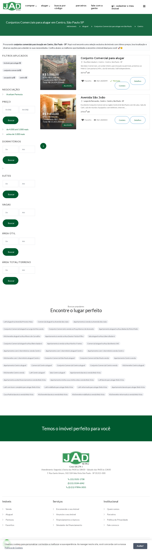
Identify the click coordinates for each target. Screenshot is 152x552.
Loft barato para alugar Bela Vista (111, 380)
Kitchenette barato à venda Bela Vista (53, 394)
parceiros (81, 5)
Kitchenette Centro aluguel (133, 365)
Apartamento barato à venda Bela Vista (85, 373)
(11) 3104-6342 (77, 483)
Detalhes (137, 81)
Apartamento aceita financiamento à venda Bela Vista (25, 380)
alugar (44, 5)
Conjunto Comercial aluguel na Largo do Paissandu (24, 329)
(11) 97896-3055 (78, 487)
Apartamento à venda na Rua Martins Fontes (64, 343)
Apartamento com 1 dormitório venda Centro (106, 351)
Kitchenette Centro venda (14, 373)
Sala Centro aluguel (57, 373)
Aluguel (9, 514)
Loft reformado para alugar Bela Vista (92, 387)
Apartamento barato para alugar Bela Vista (128, 387)
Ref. (102, 81)
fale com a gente (97, 7)
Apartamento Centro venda (125, 358)
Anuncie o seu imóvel (66, 514)
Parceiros (111, 514)
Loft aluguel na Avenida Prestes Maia (18, 322)
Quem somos (113, 509)
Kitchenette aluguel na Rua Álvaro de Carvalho (22, 336)
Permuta (116, 81)
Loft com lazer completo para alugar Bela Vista (22, 387)
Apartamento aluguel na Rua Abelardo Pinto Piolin (118, 329)
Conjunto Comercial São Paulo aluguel (60, 358)
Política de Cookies (14, 548)
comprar (30, 5)
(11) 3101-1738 (77, 479)
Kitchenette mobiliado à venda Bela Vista (88, 394)
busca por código (60, 7)
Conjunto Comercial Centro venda (103, 365)
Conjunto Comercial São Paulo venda (94, 358)
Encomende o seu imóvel (67, 509)
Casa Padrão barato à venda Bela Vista (18, 394)
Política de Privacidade (117, 519)
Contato (122, 86)
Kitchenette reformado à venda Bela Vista (125, 394)
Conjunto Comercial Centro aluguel (71, 365)
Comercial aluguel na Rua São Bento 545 (103, 343)
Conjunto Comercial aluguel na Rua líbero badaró (23, 343)
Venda (9, 509)
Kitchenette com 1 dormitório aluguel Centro (21, 358)
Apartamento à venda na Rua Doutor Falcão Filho (64, 336)
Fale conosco (113, 525)
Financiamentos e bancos (68, 519)
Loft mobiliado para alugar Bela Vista (59, 387)
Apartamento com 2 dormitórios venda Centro (22, 351)
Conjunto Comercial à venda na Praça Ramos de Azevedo (71, 329)
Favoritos (10, 525)
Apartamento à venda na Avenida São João (90, 322)
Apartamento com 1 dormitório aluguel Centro (64, 351)
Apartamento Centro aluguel (15, 365)
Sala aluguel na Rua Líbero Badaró (102, 336)
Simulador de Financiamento (69, 525)
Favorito (87, 81)
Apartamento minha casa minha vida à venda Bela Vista (72, 380)
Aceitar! (140, 546)
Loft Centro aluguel (37, 373)
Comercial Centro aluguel (41, 365)
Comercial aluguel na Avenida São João (53, 322)
